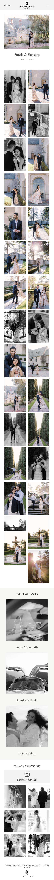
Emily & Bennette (27, 624)
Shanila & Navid (27, 677)
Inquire (7, 5)
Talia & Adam (27, 730)
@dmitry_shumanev (27, 780)
